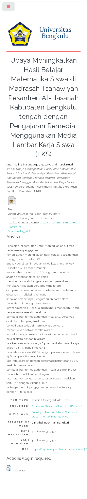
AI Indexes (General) (69, 406)
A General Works (42, 406)
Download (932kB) (19, 231)
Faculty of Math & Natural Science (53, 412)
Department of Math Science (50, 416)
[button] (8, 468)
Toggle (9, 7)
